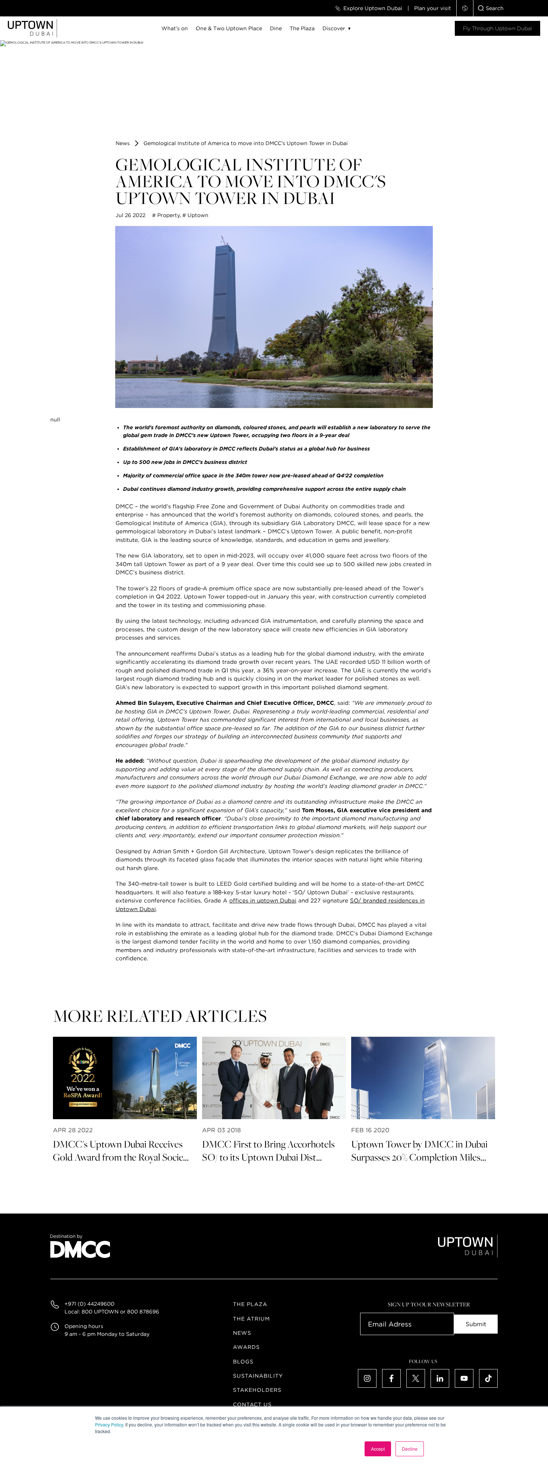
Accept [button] (378, 1448)
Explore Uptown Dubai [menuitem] (372, 8)
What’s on (174, 28)
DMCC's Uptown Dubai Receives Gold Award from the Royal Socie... (121, 1150)
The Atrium (251, 1319)
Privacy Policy (109, 1424)
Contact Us (252, 1404)
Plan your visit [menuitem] (432, 8)
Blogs (243, 1362)
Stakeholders (257, 1390)
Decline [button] (410, 1448)
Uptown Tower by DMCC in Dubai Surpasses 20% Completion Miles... (419, 1150)
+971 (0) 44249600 (89, 1304)
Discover (333, 28)
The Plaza (302, 28)
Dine (276, 28)
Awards (246, 1347)
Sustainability (258, 1376)
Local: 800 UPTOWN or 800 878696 (111, 1312)
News (123, 143)
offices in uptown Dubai (262, 900)
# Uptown (195, 215)
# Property (166, 215)
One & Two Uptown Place (229, 28)
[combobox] (510, 8)
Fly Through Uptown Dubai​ (497, 28)
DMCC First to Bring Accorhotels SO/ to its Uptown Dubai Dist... (268, 1150)
